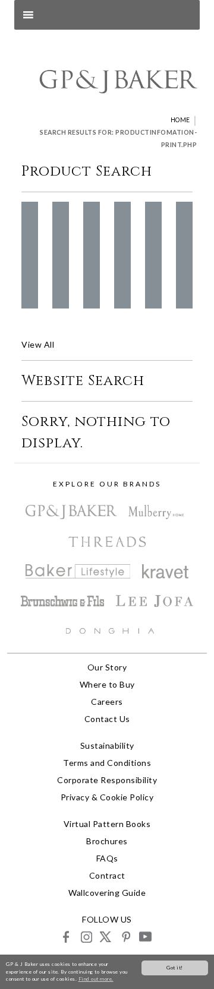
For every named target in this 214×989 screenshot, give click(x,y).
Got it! (174, 968)
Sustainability (107, 745)
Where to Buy (107, 684)
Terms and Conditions (107, 763)
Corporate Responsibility (107, 780)
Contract (107, 875)
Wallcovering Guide (107, 893)
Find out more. (96, 979)
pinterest (125, 936)
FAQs (107, 858)
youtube (145, 936)
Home (180, 119)
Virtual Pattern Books (107, 824)
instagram (86, 936)
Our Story (107, 667)
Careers (107, 702)
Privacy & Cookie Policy (107, 797)
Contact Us (107, 719)
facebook (66, 936)
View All (37, 344)
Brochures (107, 841)
